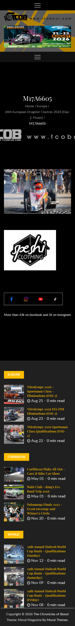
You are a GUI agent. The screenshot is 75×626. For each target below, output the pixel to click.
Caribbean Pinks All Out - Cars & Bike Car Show (46, 471)
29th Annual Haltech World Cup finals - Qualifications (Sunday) (46, 551)
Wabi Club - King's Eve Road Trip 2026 (43, 489)
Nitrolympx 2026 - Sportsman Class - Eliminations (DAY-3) (42, 391)
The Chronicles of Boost (51, 614)
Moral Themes (57, 620)
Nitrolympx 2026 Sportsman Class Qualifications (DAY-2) (47, 431)
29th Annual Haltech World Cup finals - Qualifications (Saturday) (46, 573)
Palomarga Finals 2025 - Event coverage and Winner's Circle (44, 508)
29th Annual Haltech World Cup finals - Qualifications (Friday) (46, 595)
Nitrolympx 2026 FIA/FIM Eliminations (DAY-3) (45, 411)
